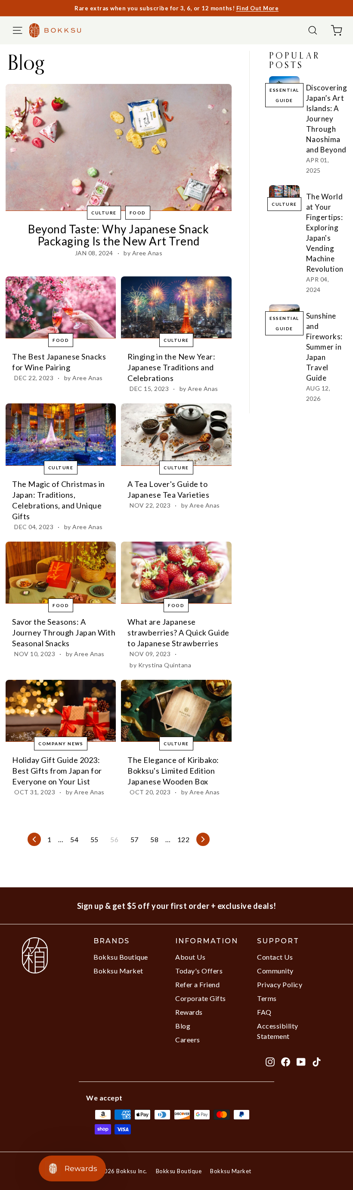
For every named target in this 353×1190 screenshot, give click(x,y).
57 (134, 839)
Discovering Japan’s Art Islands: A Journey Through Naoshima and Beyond (326, 118)
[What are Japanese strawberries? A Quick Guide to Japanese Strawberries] (176, 573)
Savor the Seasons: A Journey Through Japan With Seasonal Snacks (63, 632)
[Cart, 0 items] (336, 30)
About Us (190, 957)
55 (94, 839)
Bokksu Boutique (120, 957)
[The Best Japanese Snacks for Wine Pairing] (61, 307)
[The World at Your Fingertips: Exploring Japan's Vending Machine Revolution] (284, 193)
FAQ (264, 1012)
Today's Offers (199, 971)
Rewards (189, 1012)
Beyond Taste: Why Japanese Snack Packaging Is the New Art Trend (118, 235)
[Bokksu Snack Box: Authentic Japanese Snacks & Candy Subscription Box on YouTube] (301, 1061)
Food (138, 212)
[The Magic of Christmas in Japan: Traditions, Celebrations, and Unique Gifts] (61, 434)
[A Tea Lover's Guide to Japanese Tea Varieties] (176, 434)
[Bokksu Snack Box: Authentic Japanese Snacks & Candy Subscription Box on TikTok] (316, 1061)
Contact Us (275, 957)
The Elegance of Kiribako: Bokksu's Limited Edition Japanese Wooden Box (173, 770)
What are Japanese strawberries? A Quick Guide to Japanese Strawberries (178, 632)
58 (154, 839)
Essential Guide (284, 95)
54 (74, 839)
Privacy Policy (279, 984)
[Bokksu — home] (59, 30)
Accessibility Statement (277, 1031)
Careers (187, 1039)
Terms (267, 998)
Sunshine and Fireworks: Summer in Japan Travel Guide (324, 346)
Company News (60, 743)
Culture (104, 212)
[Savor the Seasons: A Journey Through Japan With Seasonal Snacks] (61, 573)
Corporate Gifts (200, 998)
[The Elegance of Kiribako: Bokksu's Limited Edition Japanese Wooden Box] (176, 711)
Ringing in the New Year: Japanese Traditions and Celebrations (171, 367)
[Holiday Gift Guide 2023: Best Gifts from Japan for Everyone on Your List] (61, 711)
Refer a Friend (197, 984)
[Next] (203, 839)
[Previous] (34, 839)
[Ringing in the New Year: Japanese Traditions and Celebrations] (176, 307)
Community (275, 971)
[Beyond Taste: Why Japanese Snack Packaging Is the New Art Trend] (119, 147)
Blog (182, 1026)
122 (183, 839)
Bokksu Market (118, 971)
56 (114, 839)
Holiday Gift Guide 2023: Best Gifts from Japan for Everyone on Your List (57, 770)
